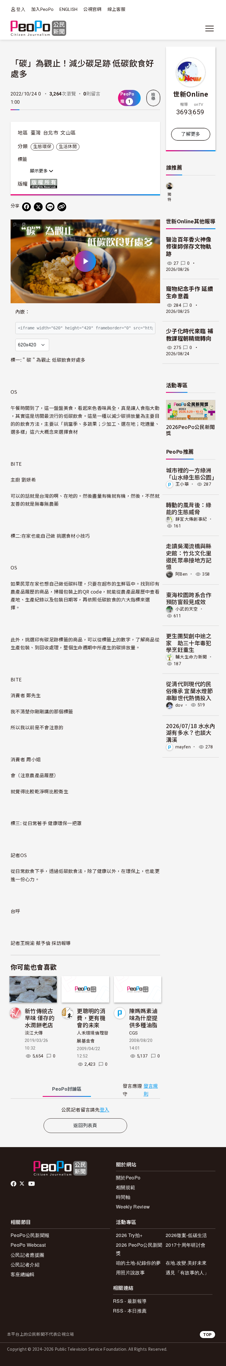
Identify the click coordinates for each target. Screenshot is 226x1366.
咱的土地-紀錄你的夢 (138, 1262)
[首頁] (38, 28)
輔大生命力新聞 (191, 657)
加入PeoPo (42, 9)
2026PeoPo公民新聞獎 (190, 430)
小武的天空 (186, 609)
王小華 (182, 484)
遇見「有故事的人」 (187, 1272)
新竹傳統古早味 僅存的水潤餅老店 (39, 1018)
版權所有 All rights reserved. (45, 183)
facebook (14, 1184)
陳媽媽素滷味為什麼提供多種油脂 (143, 1018)
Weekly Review (133, 1206)
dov (179, 705)
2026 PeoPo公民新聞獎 (139, 1248)
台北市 (50, 133)
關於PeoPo (128, 1177)
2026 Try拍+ (129, 1235)
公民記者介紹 (25, 1264)
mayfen (183, 747)
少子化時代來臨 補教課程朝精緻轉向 (189, 335)
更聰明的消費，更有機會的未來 (91, 1018)
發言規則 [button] (151, 1090)
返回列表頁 (85, 1125)
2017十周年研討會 (185, 1244)
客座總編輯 (23, 1274)
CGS (133, 1033)
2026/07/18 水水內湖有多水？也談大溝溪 (190, 733)
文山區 (68, 133)
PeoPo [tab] (67, 1089)
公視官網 (92, 9)
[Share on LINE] (50, 206)
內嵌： (22, 312)
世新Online (190, 93)
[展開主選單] (209, 28)
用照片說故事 (130, 1272)
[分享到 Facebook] (26, 206)
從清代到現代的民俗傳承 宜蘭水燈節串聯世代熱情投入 (189, 691)
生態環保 (42, 146)
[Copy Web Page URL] (61, 206)
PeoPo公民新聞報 (30, 1235)
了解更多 (190, 134)
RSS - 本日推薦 (130, 1310)
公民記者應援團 (27, 1254)
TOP (207, 1334)
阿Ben (181, 574)
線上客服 (116, 9)
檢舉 (153, 96)
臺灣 (36, 133)
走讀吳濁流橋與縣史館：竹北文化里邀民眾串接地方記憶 (189, 556)
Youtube (32, 1184)
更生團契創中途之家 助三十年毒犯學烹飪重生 (189, 643)
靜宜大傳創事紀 (191, 519)
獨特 (169, 197)
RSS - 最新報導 (130, 1301)
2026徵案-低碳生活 (186, 1235)
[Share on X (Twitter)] (38, 206)
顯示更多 (39, 171)
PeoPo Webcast (28, 1244)
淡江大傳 (34, 1033)
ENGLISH (68, 9)
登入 (20, 9)
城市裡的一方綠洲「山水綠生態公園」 (191, 473)
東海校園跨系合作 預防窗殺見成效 (189, 598)
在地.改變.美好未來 (186, 1262)
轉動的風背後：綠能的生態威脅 (189, 508)
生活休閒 (68, 146)
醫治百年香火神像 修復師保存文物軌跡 (189, 246)
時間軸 (123, 1197)
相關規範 (125, 1187)
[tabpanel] (85, 1110)
